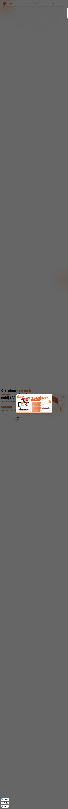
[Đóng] (51, 395)
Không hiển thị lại (35, 413)
